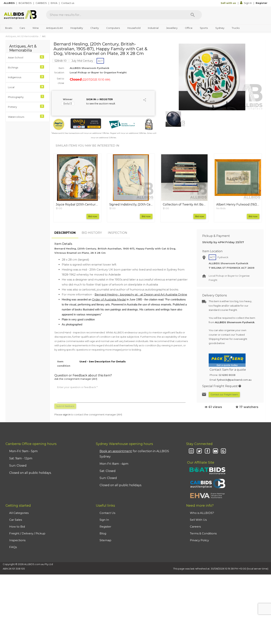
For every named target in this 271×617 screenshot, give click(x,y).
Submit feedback (65, 406)
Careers (195, 526)
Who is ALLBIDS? (202, 513)
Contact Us (107, 513)
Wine (35, 27)
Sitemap (105, 540)
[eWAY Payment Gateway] (86, 123)
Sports (204, 27)
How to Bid (17, 526)
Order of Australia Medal (109, 299)
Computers (113, 27)
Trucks (235, 27)
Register (261, 2)
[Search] (192, 14)
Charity (94, 27)
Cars (22, 27)
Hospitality (76, 27)
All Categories (19, 513)
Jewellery (172, 27)
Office (188, 27)
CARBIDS (41, 2)
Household (133, 27)
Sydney (219, 27)
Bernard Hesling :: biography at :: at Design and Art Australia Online (141, 294)
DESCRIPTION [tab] (65, 232)
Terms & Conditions (203, 533)
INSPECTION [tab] (117, 232)
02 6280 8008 (227, 374)
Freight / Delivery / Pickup (27, 533)
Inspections (17, 540)
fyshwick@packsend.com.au (234, 379)
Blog (103, 533)
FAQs (13, 547)
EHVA (54, 2)
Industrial (153, 27)
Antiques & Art (54, 27)
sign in (66, 414)
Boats (8, 27)
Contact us (68, 2)
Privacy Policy (199, 540)
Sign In (247, 2)
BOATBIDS (25, 2)
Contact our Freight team (224, 394)
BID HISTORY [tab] (92, 232)
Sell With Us (198, 519)
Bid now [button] (92, 216)
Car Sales (15, 519)
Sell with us (229, 2)
